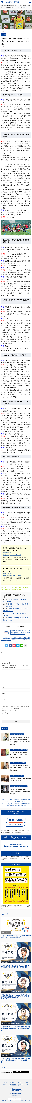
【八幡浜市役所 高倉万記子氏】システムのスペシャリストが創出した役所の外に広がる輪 (20, 755)
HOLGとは (6, 1082)
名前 (3, 687)
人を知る (5, 652)
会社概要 (12, 1082)
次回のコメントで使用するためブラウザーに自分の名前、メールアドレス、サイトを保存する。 (15, 707)
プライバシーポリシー (22, 1085)
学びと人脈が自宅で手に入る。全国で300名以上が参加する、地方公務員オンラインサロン (20, 632)
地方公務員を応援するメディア (16, 1095)
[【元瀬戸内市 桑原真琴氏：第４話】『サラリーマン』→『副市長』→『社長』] (17, 645)
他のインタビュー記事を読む (16, 626)
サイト (3, 699)
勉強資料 (20, 1084)
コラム (23, 1082)
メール (4, 693)
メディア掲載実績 (12, 1085)
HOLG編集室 (13, 1084)
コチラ (25, 7)
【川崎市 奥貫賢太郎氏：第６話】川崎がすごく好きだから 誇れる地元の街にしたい (20, 768)
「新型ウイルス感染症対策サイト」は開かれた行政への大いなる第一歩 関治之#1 (20, 791)
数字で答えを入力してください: (9, 710)
